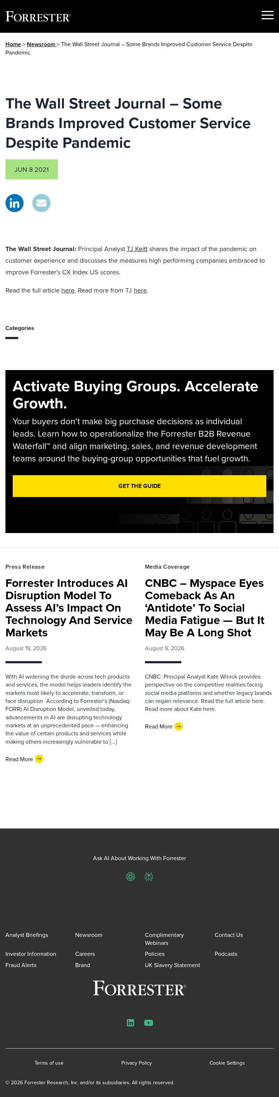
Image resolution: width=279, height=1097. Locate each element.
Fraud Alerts (20, 965)
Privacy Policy (136, 1063)
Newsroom (42, 44)
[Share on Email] (41, 203)
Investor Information (30, 954)
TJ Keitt (137, 248)
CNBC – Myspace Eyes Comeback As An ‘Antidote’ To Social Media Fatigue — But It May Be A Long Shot (204, 607)
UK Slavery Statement (172, 965)
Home (13, 44)
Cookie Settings (227, 1063)
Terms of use (49, 1063)
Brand (82, 965)
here (67, 290)
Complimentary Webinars (164, 939)
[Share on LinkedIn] (14, 203)
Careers (85, 954)
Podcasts (226, 954)
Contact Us (229, 935)
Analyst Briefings (26, 935)
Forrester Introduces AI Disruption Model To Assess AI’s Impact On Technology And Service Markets (69, 607)
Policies (155, 954)
